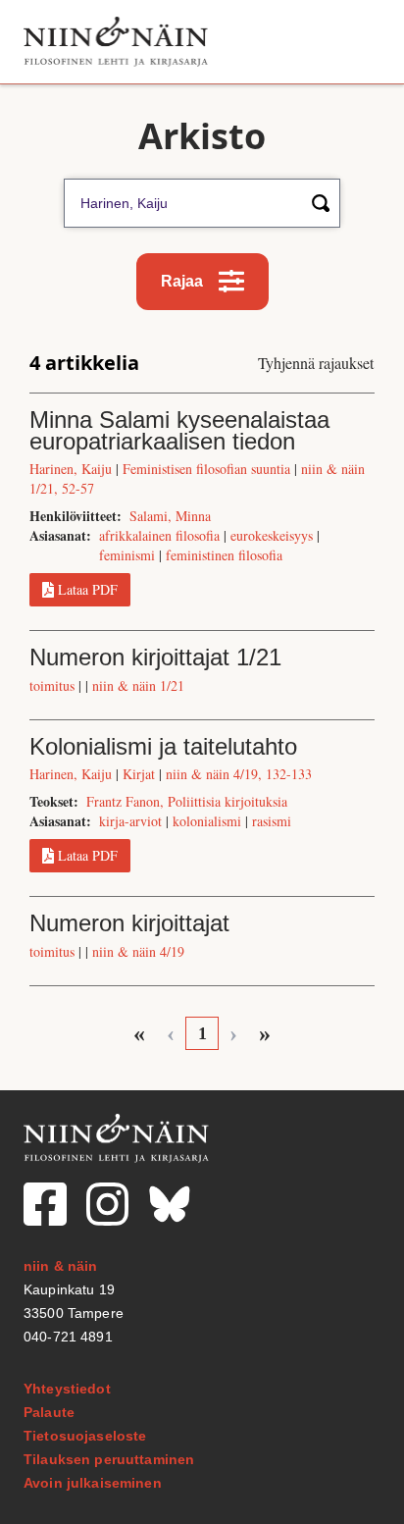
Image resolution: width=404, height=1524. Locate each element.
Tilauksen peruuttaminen (109, 1459)
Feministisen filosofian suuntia (206, 468)
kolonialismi (207, 821)
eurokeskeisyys (271, 535)
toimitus (52, 685)
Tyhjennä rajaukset (316, 362)
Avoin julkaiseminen (93, 1483)
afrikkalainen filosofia (159, 535)
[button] (358, 42)
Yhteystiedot (67, 1388)
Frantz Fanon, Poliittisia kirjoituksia (186, 801)
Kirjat (139, 773)
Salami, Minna (170, 515)
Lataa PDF (88, 589)
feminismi (127, 555)
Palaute (49, 1412)
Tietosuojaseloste (85, 1436)
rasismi (271, 821)
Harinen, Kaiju (70, 468)
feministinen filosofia (224, 555)
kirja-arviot (130, 821)
